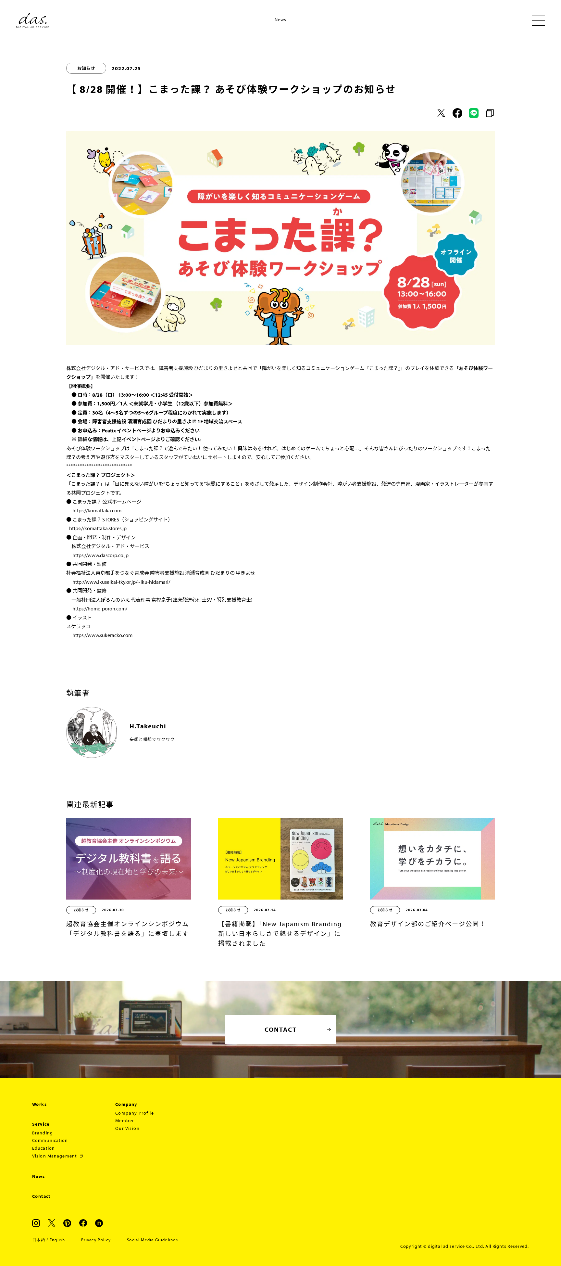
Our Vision (127, 1128)
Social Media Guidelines (152, 1239)
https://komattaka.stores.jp (98, 528)
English (57, 1239)
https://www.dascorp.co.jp (100, 555)
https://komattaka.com (96, 510)
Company (126, 1104)
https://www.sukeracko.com (102, 635)
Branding (42, 1133)
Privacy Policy (96, 1239)
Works (39, 1104)
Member (124, 1120)
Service (41, 1124)
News (38, 1176)
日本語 (38, 1239)
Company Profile (134, 1113)
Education (43, 1148)
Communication (50, 1140)
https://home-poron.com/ (99, 608)
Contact (41, 1196)
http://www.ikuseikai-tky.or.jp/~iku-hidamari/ (121, 582)
